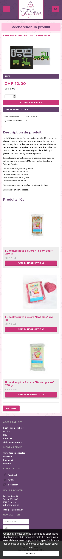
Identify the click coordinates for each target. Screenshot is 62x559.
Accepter (31, 553)
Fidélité (7, 463)
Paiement (8, 460)
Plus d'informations (31, 263)
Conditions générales (14, 452)
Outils (6, 431)
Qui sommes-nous (12, 442)
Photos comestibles (13, 427)
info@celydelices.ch (13, 509)
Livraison (7, 456)
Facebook (12, 475)
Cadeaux (7, 438)
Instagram (13, 484)
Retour (11, 408)
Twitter (11, 479)
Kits (5, 435)
